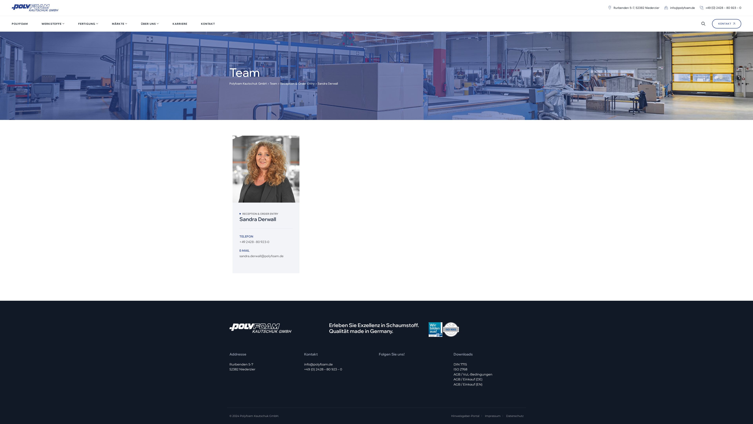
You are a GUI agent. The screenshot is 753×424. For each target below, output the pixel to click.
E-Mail (244, 250)
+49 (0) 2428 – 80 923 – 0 (323, 369)
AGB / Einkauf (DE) (468, 379)
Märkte (118, 23)
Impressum (493, 416)
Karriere (180, 23)
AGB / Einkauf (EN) (468, 384)
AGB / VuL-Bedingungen (473, 374)
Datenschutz (515, 416)
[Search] (703, 23)
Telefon (246, 236)
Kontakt (208, 23)
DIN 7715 (460, 364)
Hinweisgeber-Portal (465, 416)
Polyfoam (20, 23)
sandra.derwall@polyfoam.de (261, 256)
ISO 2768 (460, 369)
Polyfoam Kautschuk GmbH (259, 416)
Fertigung (86, 23)
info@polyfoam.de (318, 364)
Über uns (148, 23)
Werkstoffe (52, 23)
